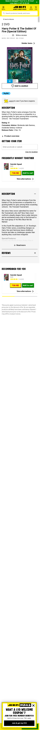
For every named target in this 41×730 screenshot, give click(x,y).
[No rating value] (7, 35)
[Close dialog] (33, 705)
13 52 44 (25, 3)
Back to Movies (9, 19)
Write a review (21, 35)
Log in (11, 101)
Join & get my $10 (19, 723)
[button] (7, 8)
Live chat (13, 3)
